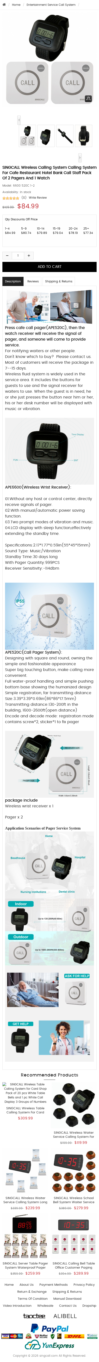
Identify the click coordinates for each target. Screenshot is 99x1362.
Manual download (67, 1298)
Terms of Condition (33, 1298)
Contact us (68, 1305)
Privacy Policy (84, 1284)
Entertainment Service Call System (51, 4)
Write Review (38, 197)
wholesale (45, 1305)
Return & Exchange (32, 1291)
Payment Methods (53, 1284)
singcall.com (48, 1355)
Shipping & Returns (58, 281)
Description (13, 281)
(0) (24, 197)
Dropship (89, 1305)
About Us (26, 1284)
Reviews (33, 281)
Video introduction (17, 1305)
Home (16, 4)
